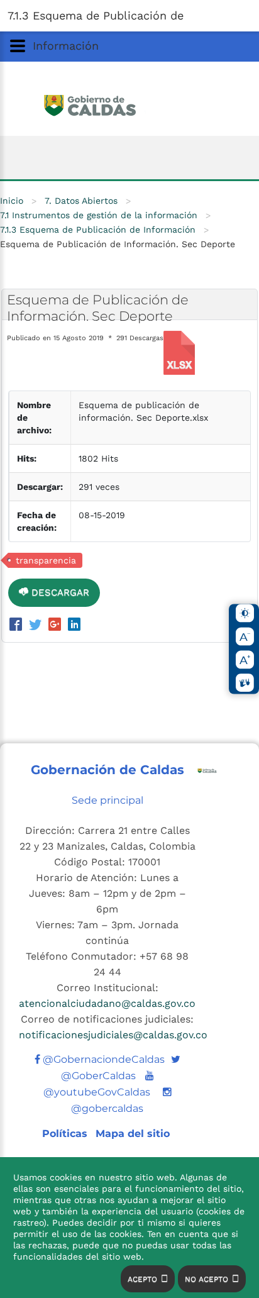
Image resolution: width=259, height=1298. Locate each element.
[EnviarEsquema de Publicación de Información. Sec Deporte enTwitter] (37, 626)
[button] (129, 15)
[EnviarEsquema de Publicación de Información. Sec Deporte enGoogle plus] (57, 626)
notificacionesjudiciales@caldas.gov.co (113, 1035)
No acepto (206, 1279)
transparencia (46, 560)
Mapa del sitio (133, 1134)
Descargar (58, 592)
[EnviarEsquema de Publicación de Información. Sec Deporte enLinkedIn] (74, 626)
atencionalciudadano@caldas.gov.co (107, 1003)
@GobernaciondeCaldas (102, 1059)
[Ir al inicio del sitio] (129, 104)
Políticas (66, 1134)
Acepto (142, 1279)
